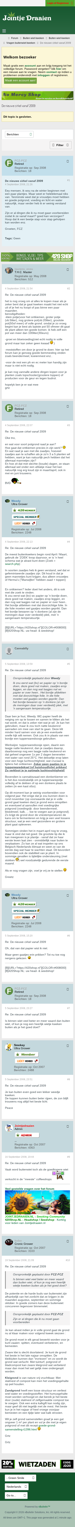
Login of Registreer (58, 3)
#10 (68, 1260)
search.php (12, 563)
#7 (68, 1008)
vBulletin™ (44, 1506)
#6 (68, 935)
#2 (68, 288)
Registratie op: (24, 167)
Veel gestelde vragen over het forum (29, 1188)
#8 (68, 1079)
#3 (68, 425)
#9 (68, 1157)
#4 (68, 541)
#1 (68, 180)
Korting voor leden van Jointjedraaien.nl (35, 1221)
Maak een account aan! (20, 80)
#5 (68, 664)
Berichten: (21, 171)
